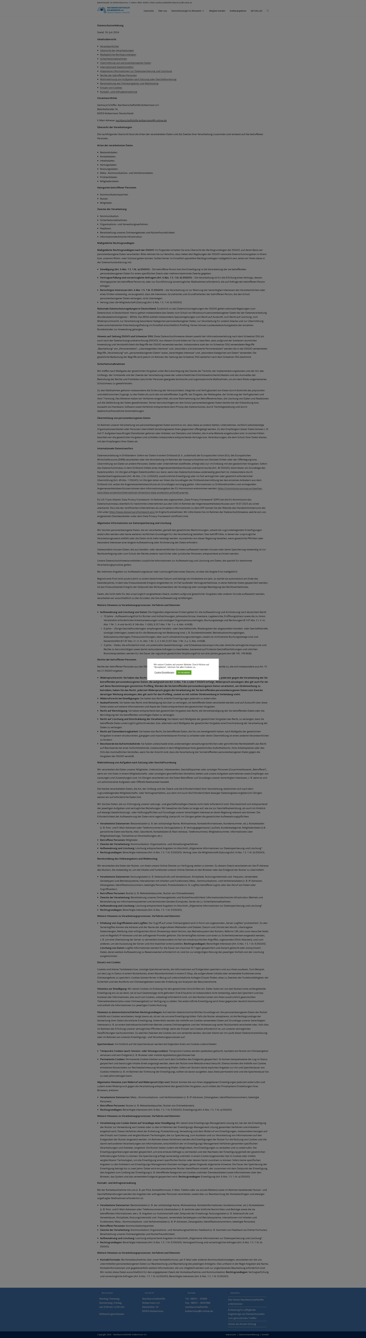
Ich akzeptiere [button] (184, 672)
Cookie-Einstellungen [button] (164, 672)
